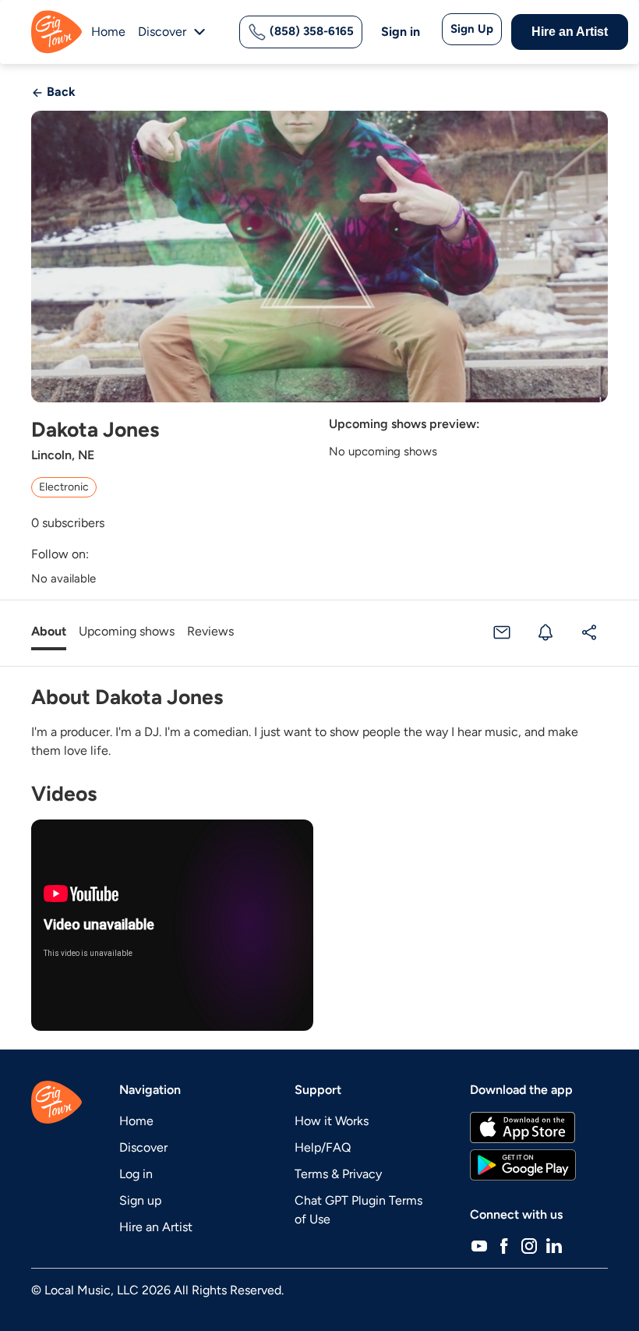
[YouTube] (479, 1246)
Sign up (140, 1200)
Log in (136, 1173)
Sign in (400, 31)
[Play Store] (523, 1165)
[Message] (502, 632)
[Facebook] (504, 1246)
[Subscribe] (545, 632)
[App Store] (522, 1127)
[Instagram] (529, 1246)
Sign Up (471, 29)
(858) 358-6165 (310, 31)
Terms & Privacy (338, 1173)
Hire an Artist (569, 31)
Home (108, 31)
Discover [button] (162, 31)
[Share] (589, 632)
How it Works (332, 1120)
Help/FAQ (323, 1147)
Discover (143, 1147)
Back (60, 91)
